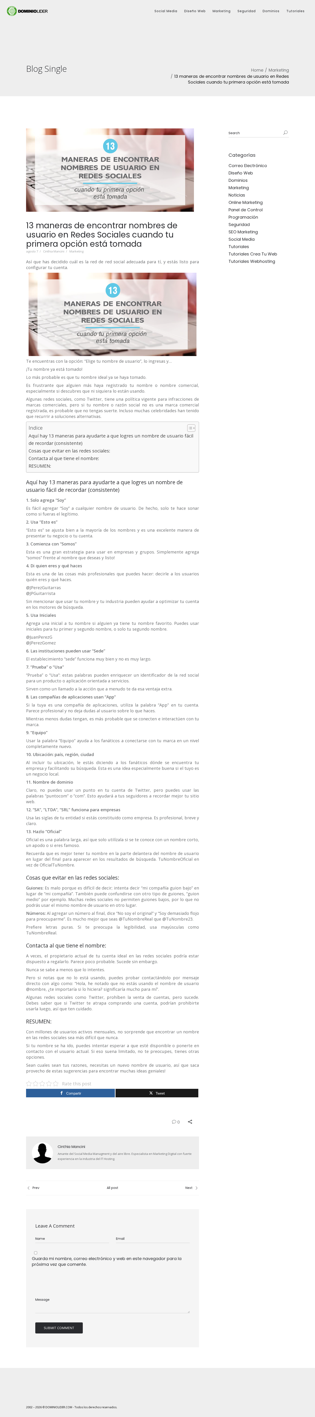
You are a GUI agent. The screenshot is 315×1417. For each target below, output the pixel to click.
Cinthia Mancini (53, 251)
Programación (243, 217)
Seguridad (247, 11)
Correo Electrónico (248, 165)
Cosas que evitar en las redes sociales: (69, 451)
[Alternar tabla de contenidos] (189, 428)
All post (112, 1187)
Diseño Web (195, 11)
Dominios (271, 11)
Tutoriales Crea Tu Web (253, 254)
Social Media (166, 11)
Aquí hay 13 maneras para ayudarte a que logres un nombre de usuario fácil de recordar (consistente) (111, 439)
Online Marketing (246, 202)
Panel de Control (246, 210)
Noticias (237, 195)
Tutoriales (295, 11)
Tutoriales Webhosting (252, 261)
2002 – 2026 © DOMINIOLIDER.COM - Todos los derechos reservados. (71, 1407)
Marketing (222, 11)
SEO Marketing (243, 232)
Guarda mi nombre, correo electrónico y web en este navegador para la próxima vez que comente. (106, 1261)
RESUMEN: (40, 466)
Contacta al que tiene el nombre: (64, 458)
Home (257, 70)
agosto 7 (32, 251)
